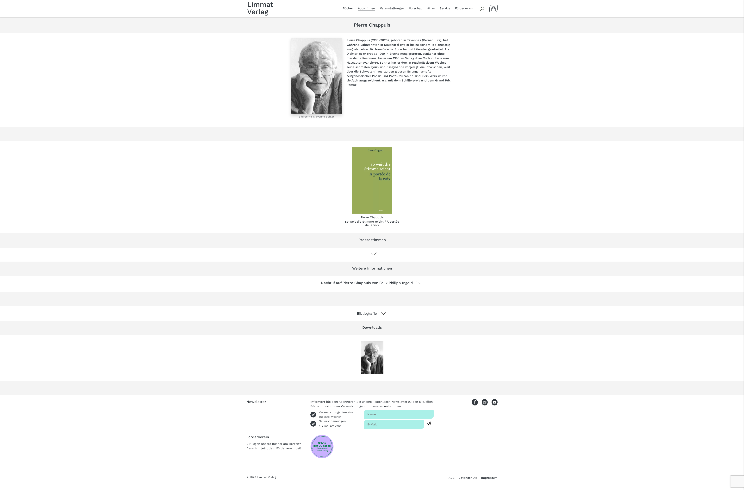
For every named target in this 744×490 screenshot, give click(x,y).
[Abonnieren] (429, 423)
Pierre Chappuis (372, 217)
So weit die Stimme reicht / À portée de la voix (372, 223)
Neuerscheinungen (332, 423)
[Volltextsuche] (482, 8)
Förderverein (464, 8)
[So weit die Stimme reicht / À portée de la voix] (372, 180)
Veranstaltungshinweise (336, 414)
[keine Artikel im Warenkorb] (493, 8)
